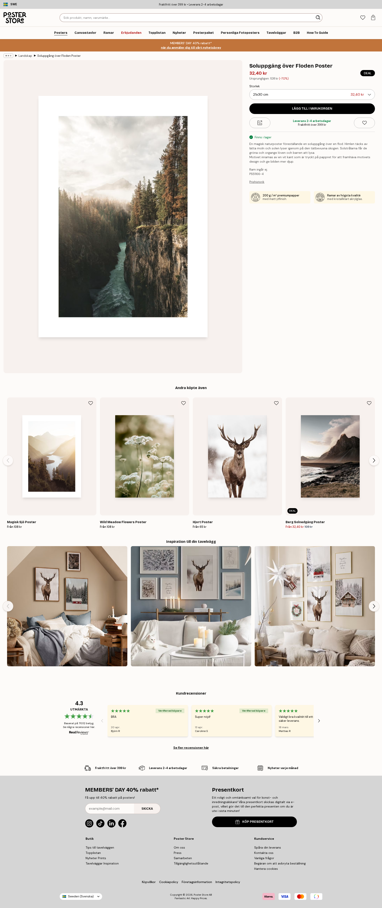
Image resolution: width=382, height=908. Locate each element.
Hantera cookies (266, 869)
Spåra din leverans (267, 847)
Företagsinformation (197, 882)
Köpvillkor (149, 882)
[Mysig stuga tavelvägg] (67, 606)
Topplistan (93, 853)
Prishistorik (256, 182)
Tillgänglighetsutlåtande (191, 863)
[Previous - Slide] (8, 460)
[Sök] (318, 17)
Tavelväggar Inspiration (102, 863)
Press (177, 853)
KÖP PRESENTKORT (258, 822)
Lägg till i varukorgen (312, 108)
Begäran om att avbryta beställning (280, 863)
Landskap (25, 56)
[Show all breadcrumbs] (8, 55)
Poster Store (201, 894)
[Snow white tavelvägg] (191, 606)
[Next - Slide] (374, 460)
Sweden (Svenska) (81, 896)
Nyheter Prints (96, 858)
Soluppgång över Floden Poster (59, 56)
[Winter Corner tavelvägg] (315, 606)
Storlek (254, 86)
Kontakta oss (263, 853)
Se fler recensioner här (191, 748)
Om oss (179, 847)
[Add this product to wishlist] (364, 123)
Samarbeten (183, 858)
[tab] (362, 18)
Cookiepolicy (168, 882)
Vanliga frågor (264, 858)
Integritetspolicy (228, 882)
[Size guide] (259, 123)
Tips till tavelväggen (100, 847)
